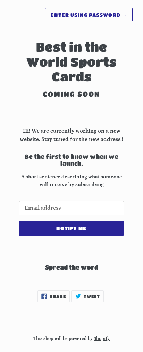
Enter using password (89, 14)
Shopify (102, 338)
